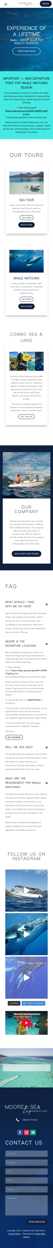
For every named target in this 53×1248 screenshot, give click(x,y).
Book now (26, 224)
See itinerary (14, 737)
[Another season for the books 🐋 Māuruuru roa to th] (26, 934)
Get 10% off (26, 416)
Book (46, 3)
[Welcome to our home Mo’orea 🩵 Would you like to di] (26, 891)
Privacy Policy (14, 1233)
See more (26, 217)
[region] (26, 39)
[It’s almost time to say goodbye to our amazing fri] (26, 978)
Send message (37, 1221)
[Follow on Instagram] (26, 1132)
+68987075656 (33, 700)
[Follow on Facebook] (20, 1132)
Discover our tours (26, 553)
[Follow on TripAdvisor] (33, 1132)
